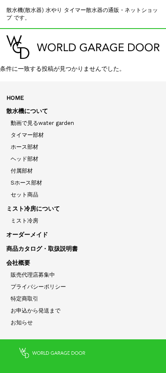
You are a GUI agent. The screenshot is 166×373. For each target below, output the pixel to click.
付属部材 (22, 171)
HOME (15, 97)
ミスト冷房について (33, 208)
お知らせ (22, 322)
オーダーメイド (27, 234)
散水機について (27, 110)
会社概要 (18, 262)
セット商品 (24, 194)
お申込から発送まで (35, 310)
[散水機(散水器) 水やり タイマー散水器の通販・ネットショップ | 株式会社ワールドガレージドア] (83, 47)
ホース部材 (24, 147)
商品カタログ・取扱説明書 (42, 248)
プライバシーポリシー (38, 286)
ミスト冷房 (24, 220)
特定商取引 (24, 298)
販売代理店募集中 (33, 275)
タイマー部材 (27, 135)
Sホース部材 (26, 182)
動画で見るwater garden (42, 123)
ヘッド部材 (24, 159)
